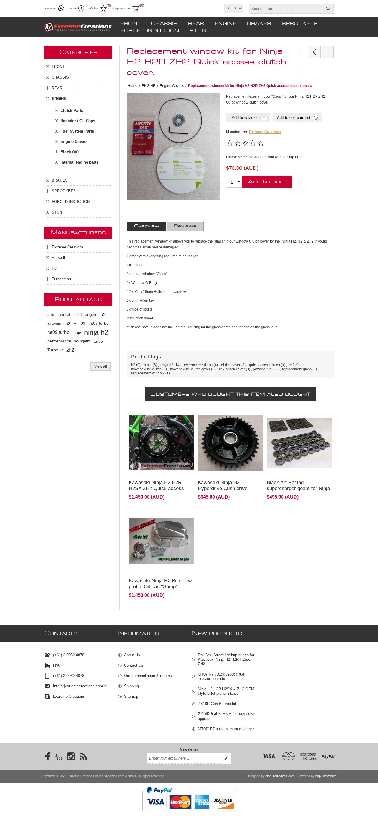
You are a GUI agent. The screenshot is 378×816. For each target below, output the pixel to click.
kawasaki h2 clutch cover (190, 369)
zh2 (291, 365)
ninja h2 (166, 365)
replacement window (147, 373)
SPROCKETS (300, 24)
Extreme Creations (265, 132)
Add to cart (267, 181)
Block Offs (70, 152)
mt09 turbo (58, 332)
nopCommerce (326, 776)
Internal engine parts (79, 162)
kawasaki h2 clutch (146, 369)
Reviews (185, 226)
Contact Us (133, 665)
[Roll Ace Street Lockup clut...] (328, 52)
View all (100, 366)
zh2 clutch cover (232, 369)
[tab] (147, 226)
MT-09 (79, 323)
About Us (132, 655)
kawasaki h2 (263, 369)
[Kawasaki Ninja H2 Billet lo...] (315, 52)
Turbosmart (61, 279)
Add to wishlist (244, 117)
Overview (146, 226)
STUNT (200, 31)
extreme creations (198, 365)
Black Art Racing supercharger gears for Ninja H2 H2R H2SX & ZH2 (298, 488)
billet (77, 314)
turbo (98, 341)
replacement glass (297, 369)
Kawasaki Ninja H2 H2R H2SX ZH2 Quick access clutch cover (156, 488)
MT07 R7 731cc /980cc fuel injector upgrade (221, 676)
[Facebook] (46, 756)
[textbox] (286, 8)
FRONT (130, 24)
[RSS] (83, 756)
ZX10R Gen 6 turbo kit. (217, 704)
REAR (196, 24)
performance (59, 341)
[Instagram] (71, 756)
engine (91, 314)
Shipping (131, 686)
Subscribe (226, 758)
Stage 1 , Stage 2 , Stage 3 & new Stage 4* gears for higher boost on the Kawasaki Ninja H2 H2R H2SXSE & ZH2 (297, 429)
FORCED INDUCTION (149, 31)
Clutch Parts (72, 110)
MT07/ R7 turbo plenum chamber (226, 729)
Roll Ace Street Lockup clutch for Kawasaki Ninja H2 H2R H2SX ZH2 (226, 659)
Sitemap (131, 696)
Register (50, 8)
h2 (133, 365)
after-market (58, 314)
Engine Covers (74, 141)
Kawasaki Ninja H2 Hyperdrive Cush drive (222, 485)
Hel (54, 268)
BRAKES (259, 24)
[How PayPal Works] (189, 814)
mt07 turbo (98, 323)
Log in (72, 8)
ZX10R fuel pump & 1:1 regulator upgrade (226, 716)
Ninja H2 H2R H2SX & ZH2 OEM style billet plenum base (226, 691)
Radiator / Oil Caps (78, 121)
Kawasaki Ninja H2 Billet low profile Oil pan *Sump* (160, 583)
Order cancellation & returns (148, 675)
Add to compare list (293, 117)
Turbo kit (55, 350)
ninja (148, 365)
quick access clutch (264, 365)
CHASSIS (164, 24)
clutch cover (230, 365)
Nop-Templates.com (279, 776)
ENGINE (225, 24)
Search (328, 8)
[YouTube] (58, 756)
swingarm (82, 341)
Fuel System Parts (77, 131)
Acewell (58, 258)
